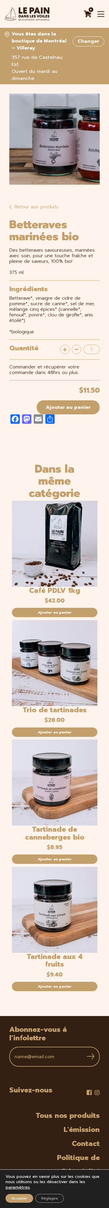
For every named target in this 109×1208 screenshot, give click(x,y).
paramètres (18, 1187)
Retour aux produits (35, 207)
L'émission (82, 1129)
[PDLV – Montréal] (27, 13)
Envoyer (90, 1056)
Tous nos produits (68, 1115)
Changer (88, 41)
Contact (86, 1143)
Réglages (49, 1198)
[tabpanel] (54, 139)
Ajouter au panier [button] (55, 612)
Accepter (19, 1198)
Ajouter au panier (68, 407)
